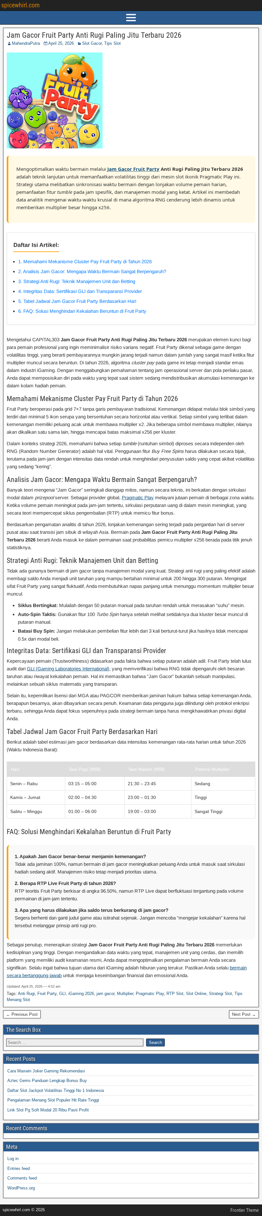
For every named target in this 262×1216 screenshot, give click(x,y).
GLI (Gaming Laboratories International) (68, 668)
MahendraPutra (26, 43)
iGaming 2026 (81, 993)
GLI (62, 993)
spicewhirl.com (20, 5)
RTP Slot (174, 993)
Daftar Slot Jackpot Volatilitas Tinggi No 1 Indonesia (55, 1090)
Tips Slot (112, 43)
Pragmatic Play (138, 497)
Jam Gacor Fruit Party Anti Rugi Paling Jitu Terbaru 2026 (94, 35)
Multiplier (125, 993)
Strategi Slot (220, 993)
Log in (13, 1158)
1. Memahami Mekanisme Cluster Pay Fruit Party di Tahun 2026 (85, 261)
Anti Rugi (26, 993)
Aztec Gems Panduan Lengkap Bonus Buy (47, 1080)
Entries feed (18, 1168)
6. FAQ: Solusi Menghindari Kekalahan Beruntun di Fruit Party (82, 311)
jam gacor (105, 993)
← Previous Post (22, 1014)
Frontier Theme (244, 1210)
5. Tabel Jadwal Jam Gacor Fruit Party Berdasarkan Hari (77, 301)
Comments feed (22, 1178)
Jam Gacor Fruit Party (133, 169)
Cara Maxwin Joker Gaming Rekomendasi (46, 1071)
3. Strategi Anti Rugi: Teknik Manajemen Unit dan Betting (76, 281)
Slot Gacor (92, 43)
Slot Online (196, 993)
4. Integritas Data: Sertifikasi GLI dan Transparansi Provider (80, 291)
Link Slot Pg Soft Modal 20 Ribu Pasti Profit (48, 1110)
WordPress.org (21, 1188)
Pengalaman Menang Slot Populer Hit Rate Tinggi (53, 1100)
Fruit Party (47, 993)
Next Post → (244, 1014)
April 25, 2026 (61, 43)
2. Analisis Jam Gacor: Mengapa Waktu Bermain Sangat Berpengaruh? (92, 271)
